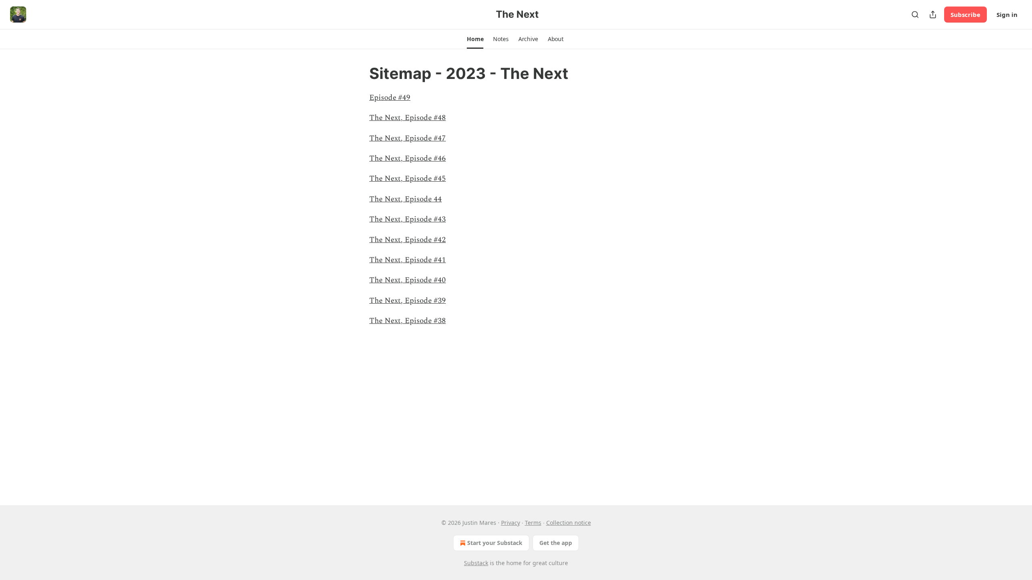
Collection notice (568, 522)
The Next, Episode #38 (407, 321)
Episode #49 (389, 98)
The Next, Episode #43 (407, 219)
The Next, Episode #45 (407, 178)
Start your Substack (494, 543)
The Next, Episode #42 (407, 240)
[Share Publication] (933, 14)
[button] (475, 39)
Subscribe (965, 14)
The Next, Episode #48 (407, 118)
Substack (476, 563)
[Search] (915, 14)
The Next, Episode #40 (407, 280)
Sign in (1007, 14)
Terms (533, 522)
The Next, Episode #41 (407, 260)
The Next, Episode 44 (405, 199)
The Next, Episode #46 (407, 158)
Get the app (555, 543)
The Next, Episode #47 (407, 138)
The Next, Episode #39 (407, 301)
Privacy (510, 522)
